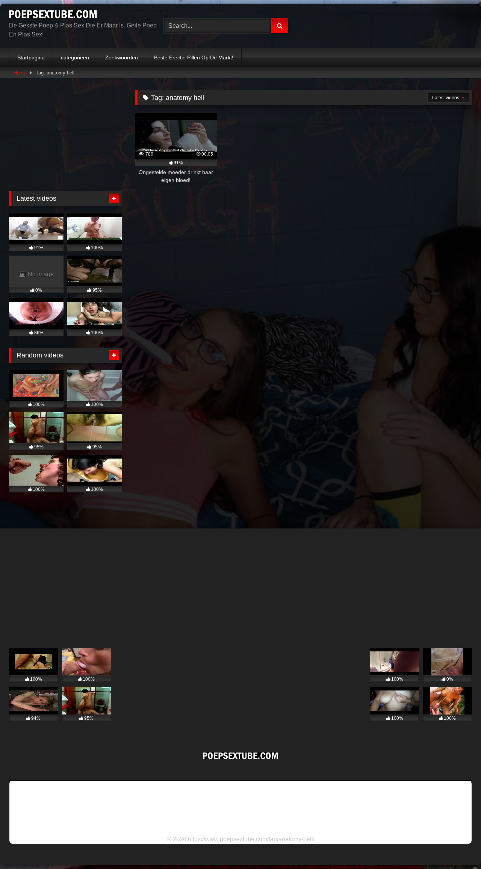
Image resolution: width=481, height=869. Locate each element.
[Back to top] (457, 846)
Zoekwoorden (121, 58)
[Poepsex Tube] (53, 15)
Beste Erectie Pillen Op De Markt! (193, 58)
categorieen (75, 58)
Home (20, 73)
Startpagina (31, 58)
